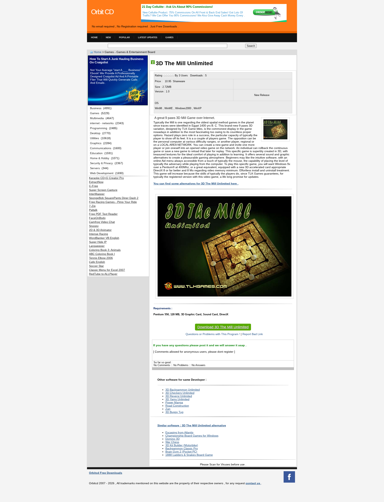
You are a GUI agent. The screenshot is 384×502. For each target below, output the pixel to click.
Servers (95, 168)
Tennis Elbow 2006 (101, 257)
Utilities (94, 138)
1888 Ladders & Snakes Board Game (189, 454)
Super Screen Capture (103, 190)
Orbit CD (102, 12)
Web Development (101, 173)
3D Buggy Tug (174, 412)
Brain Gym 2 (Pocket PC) (181, 451)
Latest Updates (147, 37)
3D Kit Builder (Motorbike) (181, 445)
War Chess (172, 442)
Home (94, 37)
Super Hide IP (98, 242)
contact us (253, 483)
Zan (167, 408)
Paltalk (93, 210)
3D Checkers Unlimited (179, 392)
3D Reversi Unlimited (178, 396)
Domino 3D (172, 438)
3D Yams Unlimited (177, 399)
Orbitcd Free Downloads (105, 472)
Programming (98, 128)
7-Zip (92, 206)
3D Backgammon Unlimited (182, 389)
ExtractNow (96, 182)
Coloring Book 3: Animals (105, 249)
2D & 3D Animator (100, 230)
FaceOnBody (97, 218)
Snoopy (94, 226)
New (108, 37)
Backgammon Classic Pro (181, 448)
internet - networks (102, 123)
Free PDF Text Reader (103, 214)
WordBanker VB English (104, 238)
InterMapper (97, 194)
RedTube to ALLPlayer (103, 273)
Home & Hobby (99, 158)
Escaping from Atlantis (179, 432)
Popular (124, 37)
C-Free (93, 186)
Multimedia (97, 118)
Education (96, 153)
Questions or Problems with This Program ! (212, 334)
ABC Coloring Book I (102, 253)
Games (169, 37)
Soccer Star (96, 265)
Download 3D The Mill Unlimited (223, 327)
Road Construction (177, 405)
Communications (100, 148)
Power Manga (174, 402)
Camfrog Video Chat (102, 222)
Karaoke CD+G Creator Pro (106, 178)
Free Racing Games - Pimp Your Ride (113, 202)
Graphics (95, 143)
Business (95, 108)
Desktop (95, 133)
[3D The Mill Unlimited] (153, 63)
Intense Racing (98, 234)
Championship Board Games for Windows (191, 435)
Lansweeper (97, 246)
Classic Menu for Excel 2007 (107, 269)
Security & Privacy (101, 163)
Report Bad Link (252, 334)
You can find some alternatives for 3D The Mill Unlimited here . (195, 183)
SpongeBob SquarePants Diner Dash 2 (113, 198)
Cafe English (97, 261)
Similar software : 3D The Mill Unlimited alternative (191, 425)
